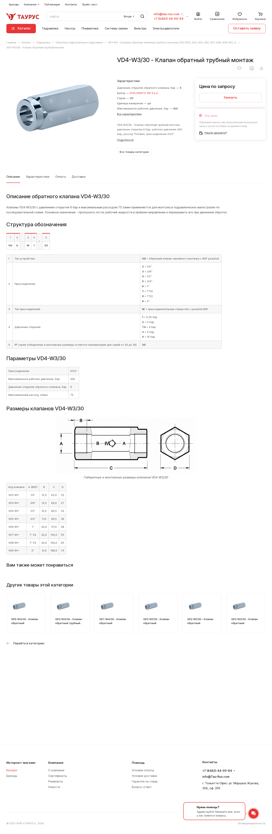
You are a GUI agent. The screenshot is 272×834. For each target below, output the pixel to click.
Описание (13, 177)
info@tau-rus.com (166, 14)
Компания (55, 763)
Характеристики (37, 177)
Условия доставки (144, 775)
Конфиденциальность (252, 823)
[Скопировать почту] (182, 14)
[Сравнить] (252, 68)
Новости (54, 787)
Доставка (79, 177)
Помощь (138, 763)
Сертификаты (57, 775)
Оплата (60, 177)
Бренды (11, 775)
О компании (56, 770)
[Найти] (142, 16)
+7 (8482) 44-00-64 (168, 18)
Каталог (12, 770)
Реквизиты (55, 781)
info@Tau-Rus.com (215, 776)
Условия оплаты (143, 770)
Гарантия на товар (145, 781)
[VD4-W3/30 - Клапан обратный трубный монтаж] (57, 107)
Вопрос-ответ (142, 787)
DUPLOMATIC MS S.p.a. (144, 93)
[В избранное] (239, 68)
